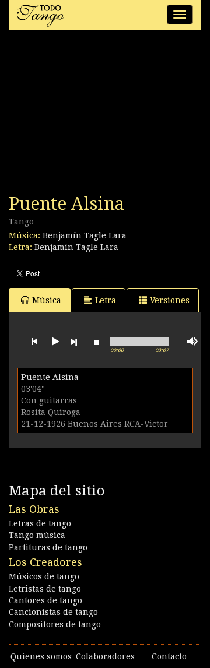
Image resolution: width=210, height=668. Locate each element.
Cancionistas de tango (53, 612)
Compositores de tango (55, 624)
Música (46, 300)
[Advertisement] (96, 115)
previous (34, 341)
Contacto (169, 656)
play (54, 341)
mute (192, 341)
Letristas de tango (45, 588)
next (74, 341)
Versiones (170, 300)
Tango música (37, 535)
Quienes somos (41, 656)
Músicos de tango (44, 576)
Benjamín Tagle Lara (85, 235)
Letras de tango (40, 523)
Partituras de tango (48, 547)
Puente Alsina (50, 377)
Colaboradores (105, 656)
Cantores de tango (45, 600)
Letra (105, 300)
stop (96, 341)
